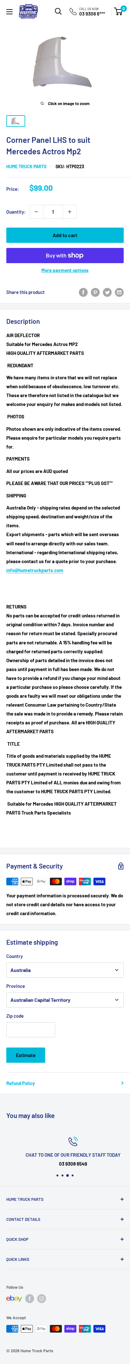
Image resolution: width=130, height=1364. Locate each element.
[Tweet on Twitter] (107, 292)
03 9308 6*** (92, 14)
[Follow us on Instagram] (41, 1298)
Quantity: (16, 212)
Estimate (26, 1055)
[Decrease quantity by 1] (36, 211)
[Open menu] (9, 11)
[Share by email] (119, 292)
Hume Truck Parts (26, 166)
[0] (118, 11)
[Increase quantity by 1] (69, 211)
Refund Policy (20, 1083)
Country (14, 956)
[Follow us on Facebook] (29, 1298)
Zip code (15, 1016)
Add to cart (65, 235)
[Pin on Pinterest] (95, 292)
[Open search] (58, 11)
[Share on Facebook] (83, 292)
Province (15, 986)
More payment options (65, 270)
